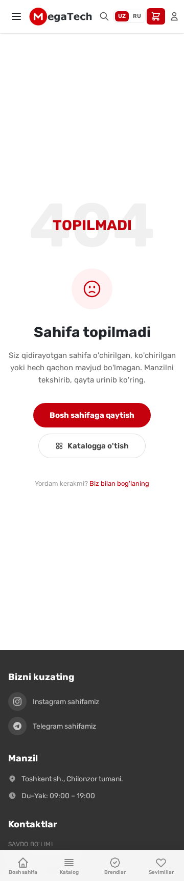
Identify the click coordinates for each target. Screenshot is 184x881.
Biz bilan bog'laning (119, 483)
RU (137, 16)
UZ (122, 16)
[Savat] (156, 16)
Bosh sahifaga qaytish (92, 415)
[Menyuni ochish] (16, 16)
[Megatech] (60, 16)
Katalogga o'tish (98, 445)
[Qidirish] (104, 16)
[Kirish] (174, 16)
